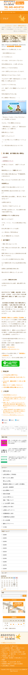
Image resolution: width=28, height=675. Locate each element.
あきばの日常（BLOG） (15, 661)
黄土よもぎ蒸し (7, 481)
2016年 (5, 568)
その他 (5, 527)
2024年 (5, 541)
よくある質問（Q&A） (9, 503)
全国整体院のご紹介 (8, 513)
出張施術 (4, 661)
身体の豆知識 (18, 46)
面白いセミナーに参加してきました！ (13, 385)
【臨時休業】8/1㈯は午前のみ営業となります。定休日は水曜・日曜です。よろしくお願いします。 (14, 399)
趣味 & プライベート (8, 523)
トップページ (8, 25)
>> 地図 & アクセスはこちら (8, 642)
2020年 (5, 555)
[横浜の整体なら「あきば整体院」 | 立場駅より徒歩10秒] (14, 3)
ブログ (15, 25)
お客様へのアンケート (9, 510)
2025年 (5, 538)
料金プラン (5, 652)
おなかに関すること (8, 497)
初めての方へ (15, 646)
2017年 (5, 565)
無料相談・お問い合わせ (8, 656)
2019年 (5, 558)
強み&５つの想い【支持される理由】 (11, 650)
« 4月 (4, 589)
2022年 (5, 548)
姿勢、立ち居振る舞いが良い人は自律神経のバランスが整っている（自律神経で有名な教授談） (17, 442)
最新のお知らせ (22, 25)
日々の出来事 (6, 520)
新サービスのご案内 (8, 477)
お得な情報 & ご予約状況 (9, 474)
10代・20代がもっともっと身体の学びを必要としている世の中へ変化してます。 (7, 428)
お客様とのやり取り (8, 506)
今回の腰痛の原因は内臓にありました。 (13, 387)
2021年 (5, 551)
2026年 (5, 534)
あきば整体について (8, 490)
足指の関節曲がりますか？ (10, 394)
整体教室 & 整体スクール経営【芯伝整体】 (12, 663)
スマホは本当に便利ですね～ (10, 375)
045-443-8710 (10, 347)
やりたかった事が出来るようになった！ (13, 415)
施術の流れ (13, 654)
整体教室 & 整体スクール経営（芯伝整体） (14, 484)
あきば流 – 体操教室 (8, 487)
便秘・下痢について (8, 500)
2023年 (5, 545)
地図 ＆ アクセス (20, 648)
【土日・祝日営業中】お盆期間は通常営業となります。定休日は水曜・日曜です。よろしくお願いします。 (17, 450)
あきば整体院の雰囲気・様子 (18, 652)
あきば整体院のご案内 (7, 648)
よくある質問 (22, 654)
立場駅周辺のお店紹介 (9, 517)
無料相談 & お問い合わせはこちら (10, 349)
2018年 (5, 561)
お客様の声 (5, 654)
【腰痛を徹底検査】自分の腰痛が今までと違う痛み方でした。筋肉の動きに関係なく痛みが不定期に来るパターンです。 (14, 411)
